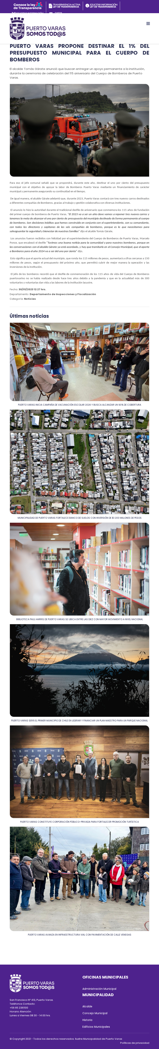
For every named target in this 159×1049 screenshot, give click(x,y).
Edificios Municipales (96, 1027)
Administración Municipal (99, 989)
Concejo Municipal (94, 1013)
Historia (87, 1020)
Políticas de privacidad (134, 1043)
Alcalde (87, 1006)
